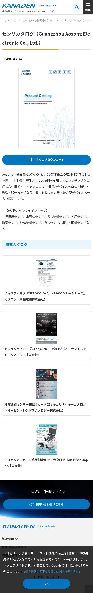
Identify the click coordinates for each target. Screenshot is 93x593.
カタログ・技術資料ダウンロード (40, 20)
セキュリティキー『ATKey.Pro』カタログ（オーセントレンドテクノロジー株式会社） (45, 352)
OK (46, 584)
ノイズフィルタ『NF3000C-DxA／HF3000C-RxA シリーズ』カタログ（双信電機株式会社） (46, 296)
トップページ (9, 20)
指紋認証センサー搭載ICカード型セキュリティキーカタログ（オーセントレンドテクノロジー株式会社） (45, 407)
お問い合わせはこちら (49, 504)
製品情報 (8, 539)
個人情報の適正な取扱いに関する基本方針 (52, 571)
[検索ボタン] (77, 7)
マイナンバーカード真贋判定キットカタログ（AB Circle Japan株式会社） (46, 463)
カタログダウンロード (50, 160)
